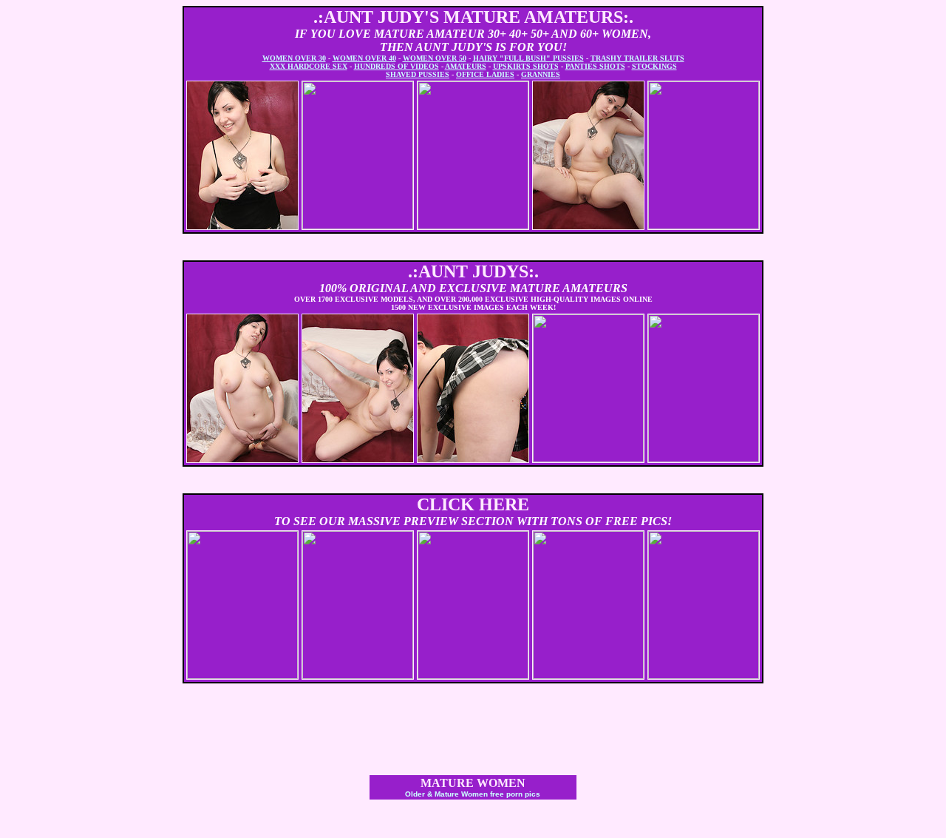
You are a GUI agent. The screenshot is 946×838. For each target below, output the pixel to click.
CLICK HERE (473, 504)
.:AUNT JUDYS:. (473, 271)
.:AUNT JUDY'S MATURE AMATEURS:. (473, 17)
